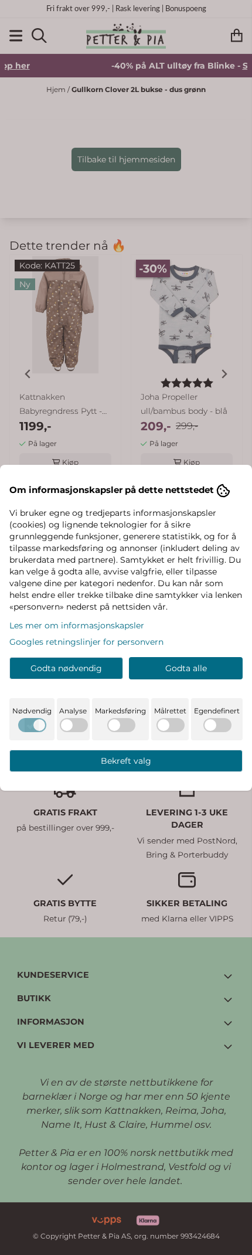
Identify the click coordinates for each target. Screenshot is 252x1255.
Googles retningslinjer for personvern (86, 642)
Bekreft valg (126, 761)
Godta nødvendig (66, 668)
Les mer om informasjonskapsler (76, 625)
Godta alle (186, 668)
